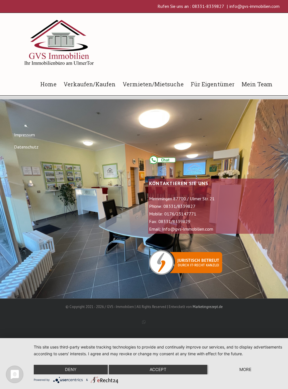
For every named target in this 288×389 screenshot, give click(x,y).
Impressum (24, 135)
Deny (70, 369)
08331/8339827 (179, 206)
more (245, 369)
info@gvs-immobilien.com (255, 6)
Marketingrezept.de (208, 306)
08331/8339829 (174, 221)
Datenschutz (26, 147)
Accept (158, 369)
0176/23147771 (180, 214)
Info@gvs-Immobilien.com (187, 229)
